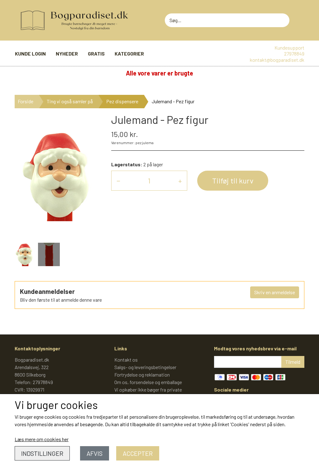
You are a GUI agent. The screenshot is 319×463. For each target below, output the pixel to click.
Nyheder (67, 53)
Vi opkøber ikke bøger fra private (148, 389)
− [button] (118, 180)
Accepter (138, 453)
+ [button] (180, 180)
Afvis (94, 453)
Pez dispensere (122, 101)
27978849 (294, 53)
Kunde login (30, 53)
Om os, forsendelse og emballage (148, 382)
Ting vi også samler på (70, 101)
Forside (25, 101)
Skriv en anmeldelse (274, 292)
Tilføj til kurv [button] (232, 180)
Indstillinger (42, 453)
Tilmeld (292, 362)
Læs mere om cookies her (42, 439)
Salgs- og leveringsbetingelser (145, 367)
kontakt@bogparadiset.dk (277, 60)
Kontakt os (126, 360)
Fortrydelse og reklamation (142, 375)
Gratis (96, 53)
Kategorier (129, 53)
